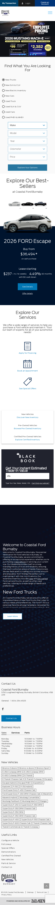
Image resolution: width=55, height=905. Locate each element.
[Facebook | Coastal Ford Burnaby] (2, 710)
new (31, 579)
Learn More (12, 616)
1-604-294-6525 (18, 701)
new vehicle (20, 562)
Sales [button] (3, 733)
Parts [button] (27, 733)
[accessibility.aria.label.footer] (40, 901)
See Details (27, 287)
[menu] (50, 13)
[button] (9, 3)
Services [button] (15, 733)
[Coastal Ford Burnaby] (9, 879)
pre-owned (42, 579)
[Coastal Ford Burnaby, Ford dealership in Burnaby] (6, 13)
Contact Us (11, 718)
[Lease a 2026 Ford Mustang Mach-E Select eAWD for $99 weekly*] (27, 39)
